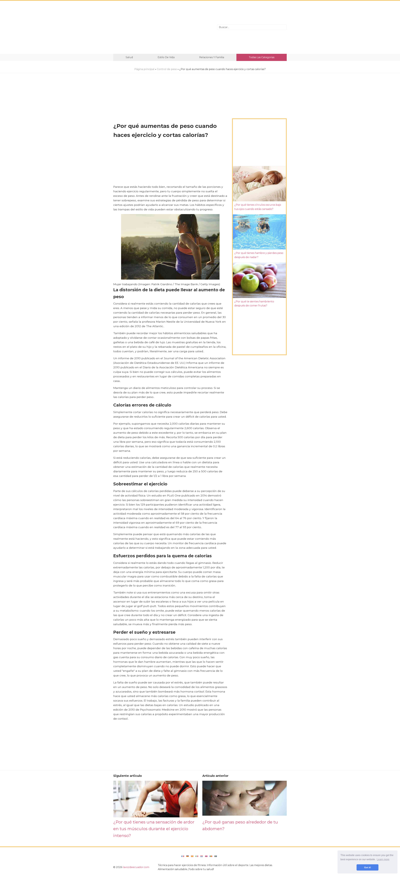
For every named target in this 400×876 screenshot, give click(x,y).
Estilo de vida (166, 57)
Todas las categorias (261, 57)
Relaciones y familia (211, 57)
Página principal (144, 69)
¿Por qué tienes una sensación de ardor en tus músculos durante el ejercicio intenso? (153, 828)
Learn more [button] (383, 859)
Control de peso (167, 69)
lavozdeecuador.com (136, 867)
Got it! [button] (367, 867)
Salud (129, 57)
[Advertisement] (162, 27)
